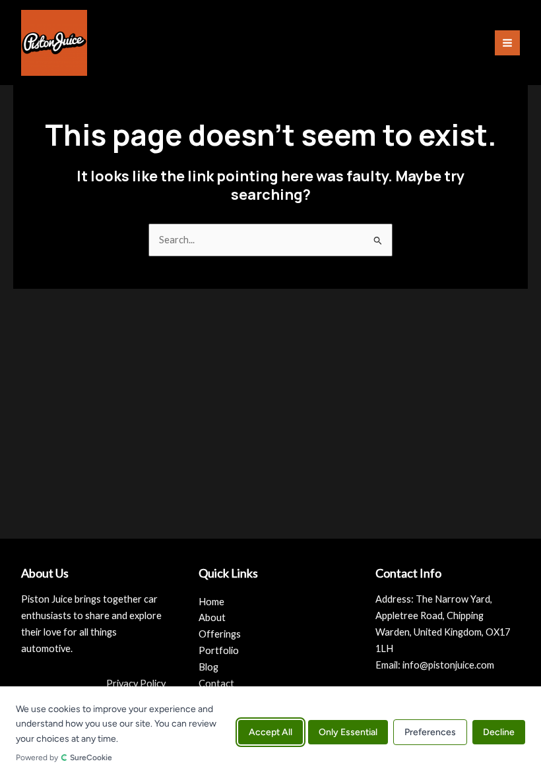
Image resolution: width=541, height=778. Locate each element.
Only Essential (348, 732)
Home (211, 601)
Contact (216, 683)
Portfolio (219, 650)
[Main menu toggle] (507, 42)
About (212, 617)
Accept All (270, 732)
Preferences (430, 732)
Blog (208, 667)
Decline (499, 732)
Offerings (220, 634)
